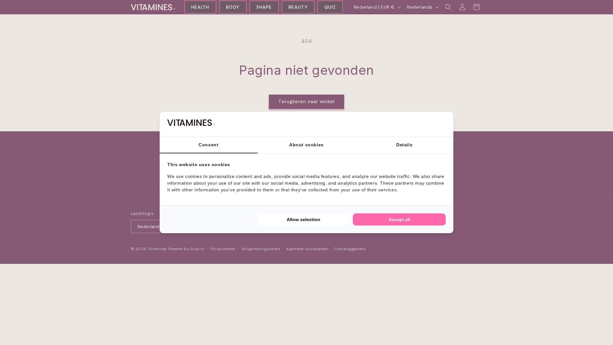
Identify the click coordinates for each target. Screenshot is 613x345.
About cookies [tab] (306, 144)
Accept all (399, 219)
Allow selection (303, 219)
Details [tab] (404, 144)
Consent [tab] (208, 144)
